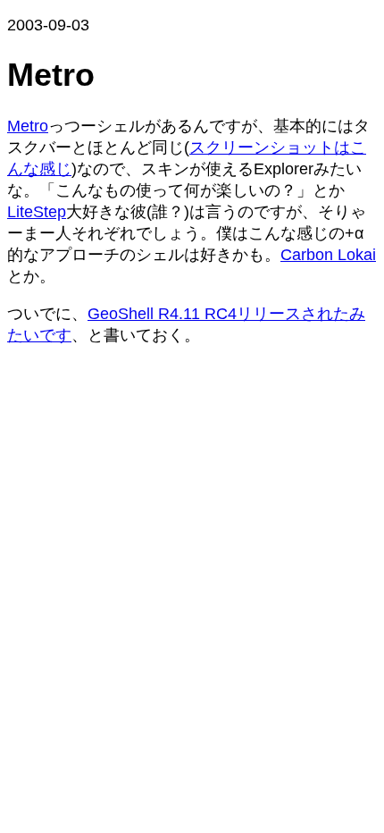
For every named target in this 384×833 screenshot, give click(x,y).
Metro (27, 126)
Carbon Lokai (328, 255)
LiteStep (36, 212)
